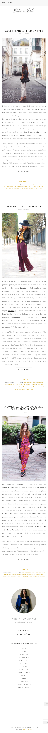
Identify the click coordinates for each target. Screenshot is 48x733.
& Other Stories (24, 669)
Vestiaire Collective (24, 672)
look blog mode (17, 384)
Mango (24, 651)
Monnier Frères (24, 660)
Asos (24, 648)
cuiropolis (40, 382)
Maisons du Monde (24, 684)
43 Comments (24, 569)
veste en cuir (38, 188)
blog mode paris (26, 572)
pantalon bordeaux (9, 386)
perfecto (18, 386)
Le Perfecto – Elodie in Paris (24, 206)
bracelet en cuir (36, 572)
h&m (13, 188)
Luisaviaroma (24, 657)
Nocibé (24, 678)
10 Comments (24, 379)
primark (5, 576)
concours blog (31, 574)
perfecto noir (35, 386)
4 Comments (24, 181)
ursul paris (36, 576)
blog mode (34, 184)
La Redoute (24, 681)
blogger (9, 186)
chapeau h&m (28, 382)
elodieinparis (26, 186)
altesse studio (26, 184)
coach (34, 382)
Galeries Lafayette (24, 687)
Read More (24, 171)
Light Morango (28, 729)
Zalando (24, 675)
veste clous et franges (26, 188)
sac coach (22, 389)
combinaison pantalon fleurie (17, 574)
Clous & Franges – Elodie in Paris (24, 31)
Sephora (24, 666)
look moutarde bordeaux (30, 384)
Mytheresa (24, 654)
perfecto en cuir (26, 386)
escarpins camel (35, 186)
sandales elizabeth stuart (24, 576)
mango (17, 188)
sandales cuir (12, 576)
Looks (15, 184)
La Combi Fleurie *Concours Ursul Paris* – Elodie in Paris (24, 408)
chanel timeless (17, 186)
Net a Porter (24, 663)
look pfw (40, 384)
